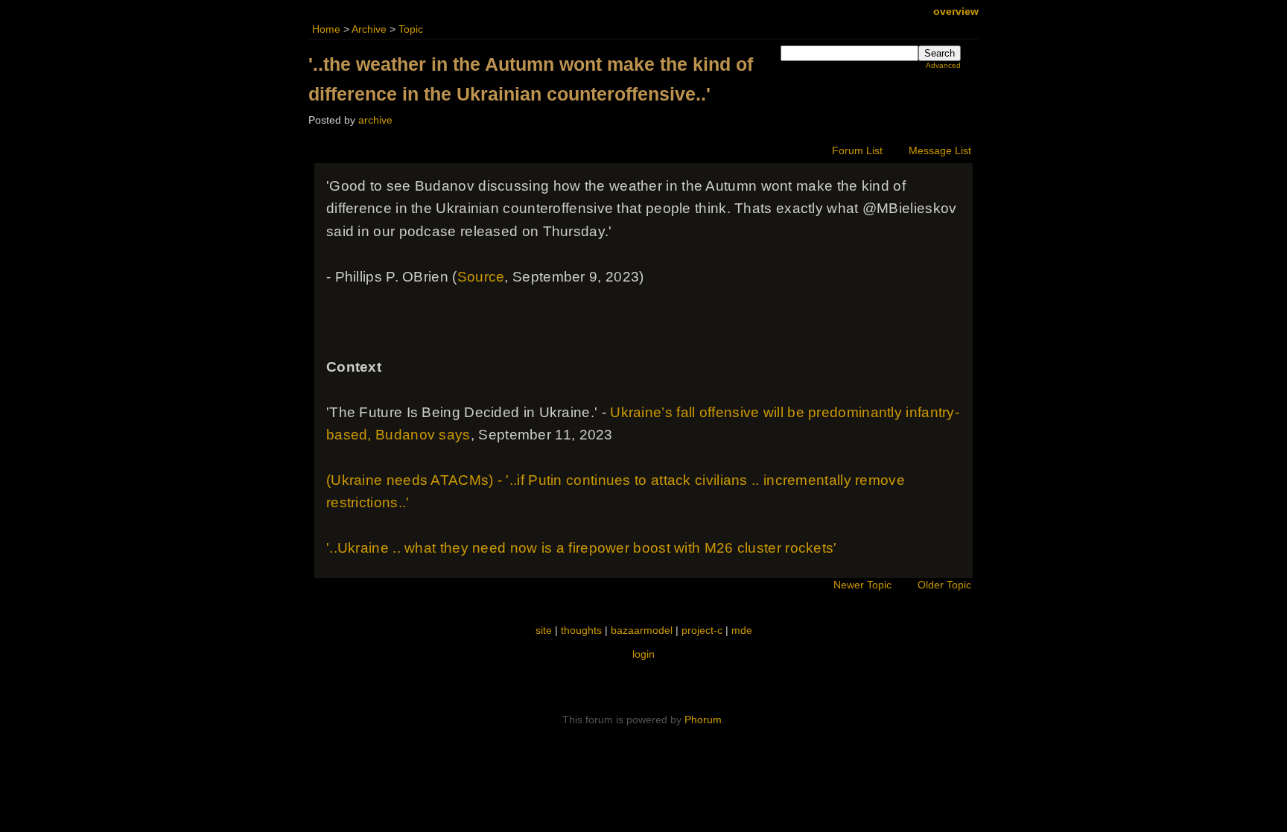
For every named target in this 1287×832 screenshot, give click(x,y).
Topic (410, 29)
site (544, 630)
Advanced (943, 65)
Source (481, 277)
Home (326, 29)
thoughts (581, 630)
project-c (701, 630)
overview (956, 11)
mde (741, 630)
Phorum (703, 719)
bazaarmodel (642, 630)
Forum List (857, 150)
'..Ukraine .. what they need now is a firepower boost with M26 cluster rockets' (581, 548)
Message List (940, 150)
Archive (369, 29)
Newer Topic (862, 585)
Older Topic (944, 585)
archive (375, 120)
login (643, 654)
